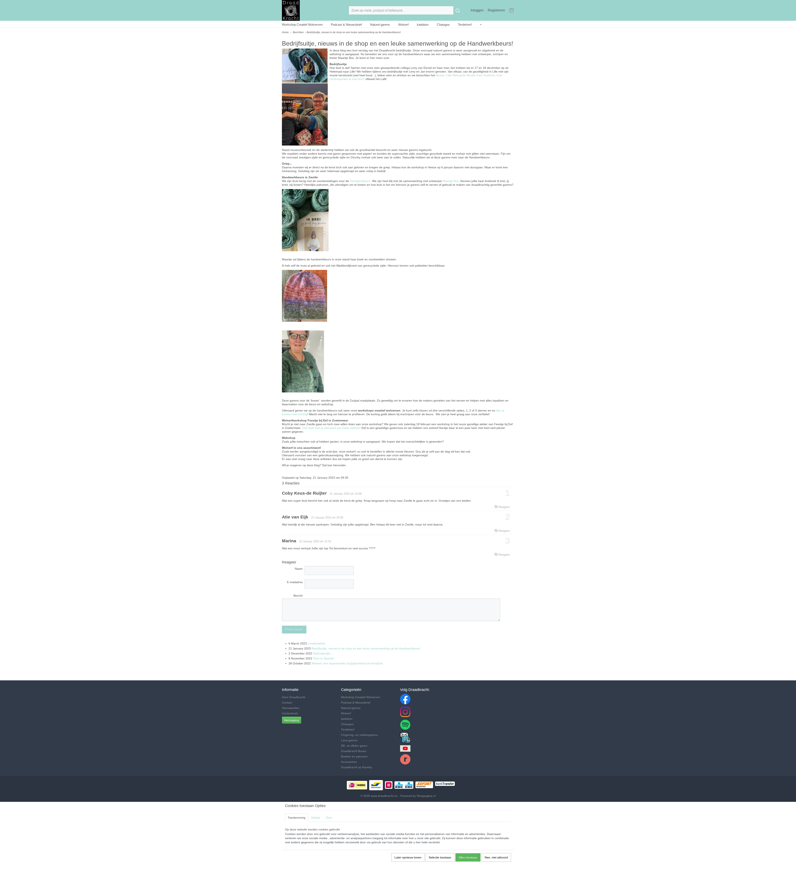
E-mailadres (295, 582)
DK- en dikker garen (354, 745)
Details (315, 817)
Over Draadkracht (293, 697)
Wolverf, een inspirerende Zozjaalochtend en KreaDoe (347, 663)
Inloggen (477, 10)
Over (329, 817)
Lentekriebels (316, 643)
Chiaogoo (443, 24)
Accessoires (349, 761)
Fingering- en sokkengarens (359, 735)
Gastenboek (290, 713)
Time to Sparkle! (323, 658)
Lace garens (349, 740)
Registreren (496, 10)
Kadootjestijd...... (324, 653)
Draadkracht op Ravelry (356, 767)
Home (285, 32)
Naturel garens (380, 24)
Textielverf (465, 24)
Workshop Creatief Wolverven (302, 24)
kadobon (422, 24)
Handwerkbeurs (360, 181)
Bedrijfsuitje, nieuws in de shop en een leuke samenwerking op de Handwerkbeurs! (366, 648)
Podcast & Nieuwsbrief (346, 24)
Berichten (298, 32)
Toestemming (296, 817)
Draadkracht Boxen (353, 751)
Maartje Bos (451, 181)
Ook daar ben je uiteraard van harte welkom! (331, 428)
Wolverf (403, 24)
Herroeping (291, 720)
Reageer (504, 507)
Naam (299, 568)
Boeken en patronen (354, 756)
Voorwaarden (290, 708)
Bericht (298, 595)
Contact (287, 702)
